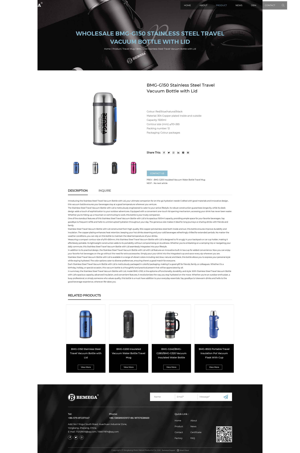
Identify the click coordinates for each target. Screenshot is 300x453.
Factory (178, 438)
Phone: (113, 414)
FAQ (192, 438)
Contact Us (157, 173)
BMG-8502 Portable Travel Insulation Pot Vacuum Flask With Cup (214, 353)
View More (86, 367)
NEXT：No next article (157, 183)
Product (221, 5)
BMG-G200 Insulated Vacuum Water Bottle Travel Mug (128, 353)
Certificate (195, 432)
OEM (253, 5)
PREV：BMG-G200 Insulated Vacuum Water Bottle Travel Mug (176, 180)
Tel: (70, 414)
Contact (270, 5)
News (239, 5)
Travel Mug (129, 49)
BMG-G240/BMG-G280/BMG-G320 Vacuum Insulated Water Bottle (171, 353)
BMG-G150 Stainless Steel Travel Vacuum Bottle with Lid (86, 353)
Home (187, 5)
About (203, 5)
